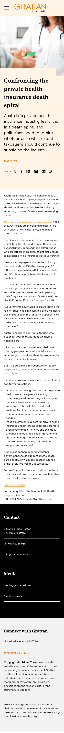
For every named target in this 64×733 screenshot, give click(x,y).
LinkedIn (9, 641)
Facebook (21, 641)
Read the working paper (14, 485)
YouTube (33, 641)
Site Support (22, 690)
